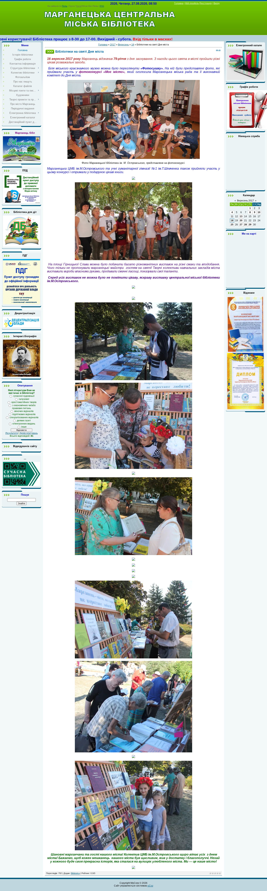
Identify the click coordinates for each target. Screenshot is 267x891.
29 (250, 224)
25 (232, 224)
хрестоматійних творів (23, 402)
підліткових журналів (23, 414)
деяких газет (24, 420)
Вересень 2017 (245, 200)
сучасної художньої (23, 396)
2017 (113, 44)
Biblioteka (75, 873)
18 (132, 44)
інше (24, 426)
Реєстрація (205, 3)
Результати (11, 433)
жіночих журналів (23, 411)
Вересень (123, 44)
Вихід (216, 3)
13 (241, 216)
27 (241, 224)
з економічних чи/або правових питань (24, 407)
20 (241, 220)
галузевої (24, 399)
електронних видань (24, 423)
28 (245, 224)
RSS (102, 6)
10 (259, 212)
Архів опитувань (29, 433)
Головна (178, 3)
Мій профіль (192, 3)
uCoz (150, 885)
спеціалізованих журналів (24, 417)
